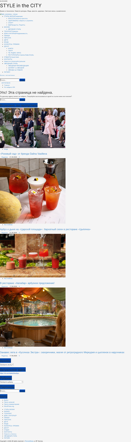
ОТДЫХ (11, 57)
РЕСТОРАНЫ (21, 55)
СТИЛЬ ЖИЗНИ (13, 16)
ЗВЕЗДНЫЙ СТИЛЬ (11, 63)
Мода (6, 149)
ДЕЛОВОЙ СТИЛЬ (14, 29)
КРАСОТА (18, 18)
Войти (6, 400)
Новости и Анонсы (14, 61)
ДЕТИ (6, 40)
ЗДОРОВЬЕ (20, 20)
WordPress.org (9, 406)
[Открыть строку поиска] (0, 77)
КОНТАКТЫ (8, 59)
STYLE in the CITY (21, 5)
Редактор (5, 157)
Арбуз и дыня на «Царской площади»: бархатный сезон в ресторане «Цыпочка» (45, 229)
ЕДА (16, 25)
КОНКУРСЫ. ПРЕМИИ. (12, 44)
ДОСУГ (6, 46)
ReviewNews (29, 441)
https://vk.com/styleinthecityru (9, 373)
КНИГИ (10, 48)
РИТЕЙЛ (7, 72)
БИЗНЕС (7, 27)
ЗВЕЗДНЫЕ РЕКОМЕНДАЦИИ (18, 65)
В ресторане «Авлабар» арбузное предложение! (27, 283)
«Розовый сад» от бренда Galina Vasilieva (23, 153)
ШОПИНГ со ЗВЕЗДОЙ (16, 68)
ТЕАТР (10, 50)
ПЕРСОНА (7, 38)
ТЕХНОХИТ (11, 31)
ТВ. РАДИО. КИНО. (14, 53)
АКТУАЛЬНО (5, 83)
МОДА (6, 42)
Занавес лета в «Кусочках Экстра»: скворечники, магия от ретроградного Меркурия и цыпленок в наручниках (62, 352)
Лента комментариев (11, 404)
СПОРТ (10, 23)
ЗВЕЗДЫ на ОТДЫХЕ (15, 70)
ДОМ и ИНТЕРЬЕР (16, 33)
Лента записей (9, 402)
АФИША (7, 35)
